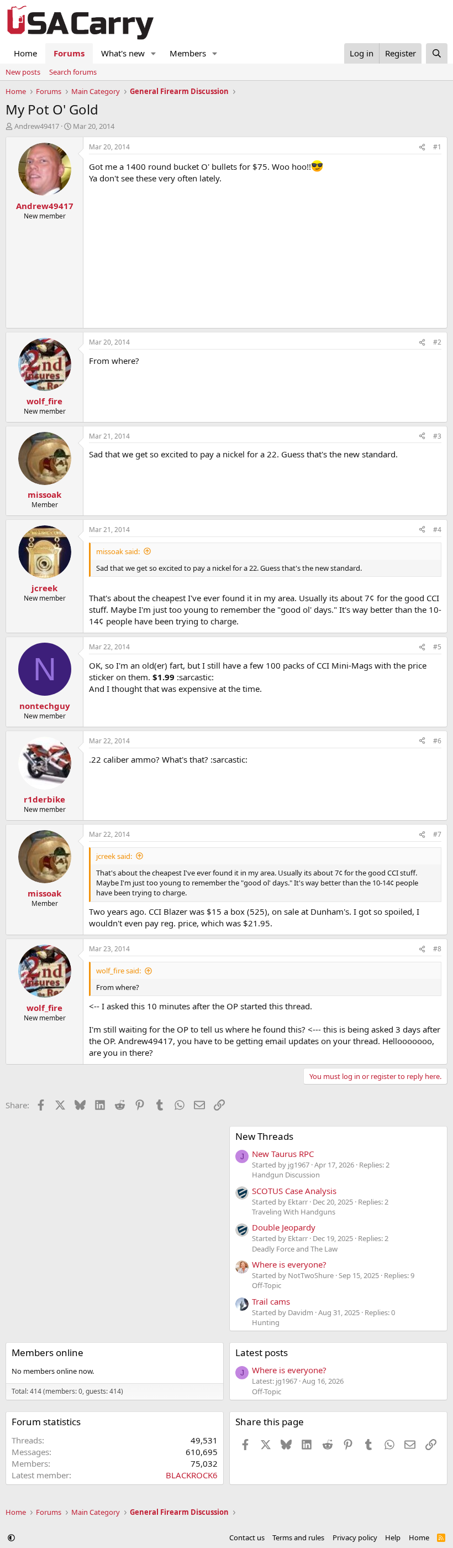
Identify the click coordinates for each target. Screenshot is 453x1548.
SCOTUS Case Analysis (294, 1190)
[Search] (436, 53)
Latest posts (261, 1352)
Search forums (73, 72)
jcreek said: (114, 856)
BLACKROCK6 (192, 1475)
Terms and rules (298, 1537)
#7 (437, 834)
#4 (437, 529)
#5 (437, 646)
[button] (153, 53)
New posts (23, 72)
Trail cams (271, 1301)
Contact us (247, 1537)
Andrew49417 (36, 126)
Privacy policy (355, 1537)
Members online (47, 1352)
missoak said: (118, 551)
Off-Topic (266, 1285)
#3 (437, 436)
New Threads (264, 1136)
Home (25, 53)
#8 (437, 948)
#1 (437, 147)
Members (188, 53)
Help (393, 1537)
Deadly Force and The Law (295, 1249)
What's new (123, 53)
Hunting (266, 1322)
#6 (437, 741)
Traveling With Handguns (293, 1212)
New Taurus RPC (283, 1153)
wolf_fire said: (118, 971)
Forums (69, 53)
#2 (437, 342)
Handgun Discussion (286, 1175)
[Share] (422, 147)
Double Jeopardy (283, 1227)
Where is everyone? (289, 1264)
